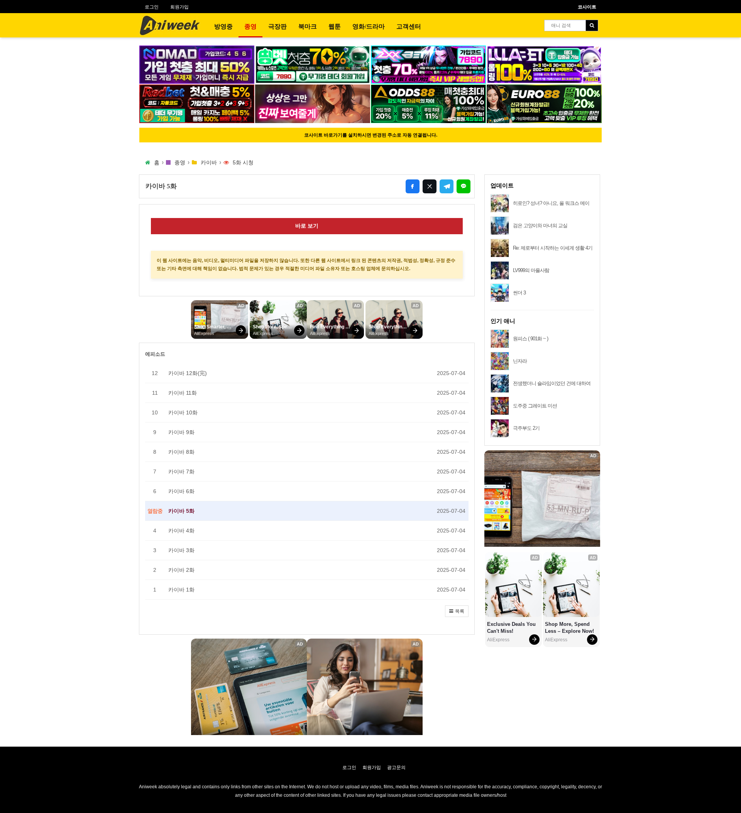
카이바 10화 (183, 412)
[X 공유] (429, 186)
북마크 (307, 26)
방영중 (223, 26)
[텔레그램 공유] (446, 186)
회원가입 (179, 7)
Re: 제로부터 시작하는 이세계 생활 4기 (552, 248)
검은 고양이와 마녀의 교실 (540, 225)
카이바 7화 (181, 471)
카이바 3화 (181, 550)
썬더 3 (519, 293)
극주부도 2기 (526, 428)
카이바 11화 (182, 393)
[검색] (591, 25)
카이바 (209, 162)
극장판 (277, 26)
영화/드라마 (368, 26)
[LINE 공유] (463, 186)
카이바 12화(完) (187, 373)
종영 (250, 26)
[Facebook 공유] (413, 186)
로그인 (152, 7)
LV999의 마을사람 (531, 270)
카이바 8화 (181, 452)
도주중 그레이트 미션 (535, 406)
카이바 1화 (181, 590)
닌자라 (520, 361)
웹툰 (334, 26)
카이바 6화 (181, 491)
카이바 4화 (181, 530)
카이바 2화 (181, 570)
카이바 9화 (181, 432)
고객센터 (408, 26)
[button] (457, 611)
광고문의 (396, 767)
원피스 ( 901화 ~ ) (530, 338)
